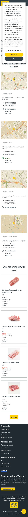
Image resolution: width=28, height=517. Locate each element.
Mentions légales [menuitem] (5, 466)
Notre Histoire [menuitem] (5, 448)
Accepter (14, 54)
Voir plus (14, 417)
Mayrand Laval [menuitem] (5, 435)
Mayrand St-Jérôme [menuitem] (6, 437)
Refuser (14, 59)
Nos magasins (5, 426)
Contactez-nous (7, 489)
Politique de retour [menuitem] (6, 463)
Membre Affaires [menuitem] (5, 453)
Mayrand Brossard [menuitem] (6, 432)
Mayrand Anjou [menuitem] (5, 429)
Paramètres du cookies (14, 50)
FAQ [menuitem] (2, 461)
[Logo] (14, 505)
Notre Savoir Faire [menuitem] (6, 450)
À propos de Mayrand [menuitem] (7, 445)
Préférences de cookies (14, 514)
